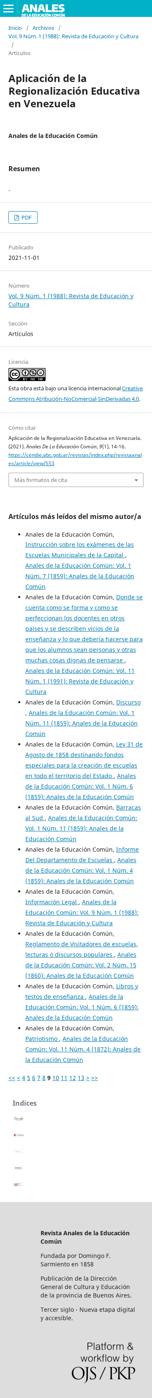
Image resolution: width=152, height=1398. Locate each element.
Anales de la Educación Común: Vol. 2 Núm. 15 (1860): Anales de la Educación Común (80, 965)
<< (11, 1078)
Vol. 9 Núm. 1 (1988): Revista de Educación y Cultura (73, 36)
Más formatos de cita (40, 480)
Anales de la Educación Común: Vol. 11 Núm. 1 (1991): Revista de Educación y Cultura (80, 681)
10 (55, 1078)
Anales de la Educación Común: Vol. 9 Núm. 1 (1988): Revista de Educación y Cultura (81, 912)
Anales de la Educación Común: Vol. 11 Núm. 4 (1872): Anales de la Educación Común (83, 1049)
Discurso (128, 702)
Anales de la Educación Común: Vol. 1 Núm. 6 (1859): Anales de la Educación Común (80, 786)
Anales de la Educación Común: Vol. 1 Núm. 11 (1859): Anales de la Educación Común (81, 723)
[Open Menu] (8, 8)
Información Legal (52, 902)
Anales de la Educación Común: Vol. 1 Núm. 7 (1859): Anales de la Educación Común (79, 575)
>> (94, 1078)
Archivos (43, 28)
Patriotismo (42, 1039)
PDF (26, 217)
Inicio (15, 28)
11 (64, 1078)
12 (72, 1078)
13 (81, 1078)
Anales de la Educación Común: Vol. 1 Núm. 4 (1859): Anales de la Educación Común (80, 870)
